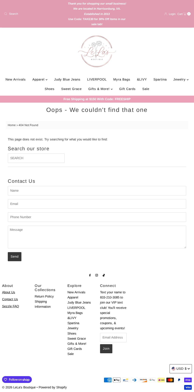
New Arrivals (15, 79)
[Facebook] (90, 275)
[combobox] (32, 14)
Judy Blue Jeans (67, 79)
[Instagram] (96, 275)
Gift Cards (127, 89)
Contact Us (10, 299)
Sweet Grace (71, 89)
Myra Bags (121, 79)
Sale (145, 89)
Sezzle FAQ (10, 306)
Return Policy (44, 296)
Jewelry (180, 79)
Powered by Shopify (53, 387)
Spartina (160, 79)
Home (12, 125)
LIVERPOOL (97, 79)
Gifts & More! (99, 89)
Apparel (39, 79)
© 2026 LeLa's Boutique (19, 387)
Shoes (50, 89)
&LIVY (142, 79)
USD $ (181, 368)
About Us (8, 292)
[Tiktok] (104, 275)
